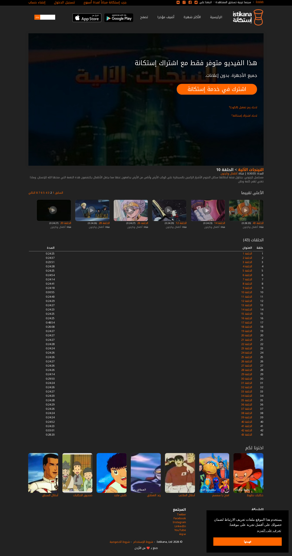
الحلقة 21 (246, 339)
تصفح (144, 17)
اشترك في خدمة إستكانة (216, 89)
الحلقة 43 (258, 223)
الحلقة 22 (246, 344)
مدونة (182, 534)
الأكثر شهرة (192, 17)
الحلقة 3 (247, 262)
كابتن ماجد (120, 495)
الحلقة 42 (246, 430)
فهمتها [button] (247, 541)
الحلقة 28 (104, 223)
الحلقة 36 (246, 404)
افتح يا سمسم (220, 495)
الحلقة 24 (246, 352)
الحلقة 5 (247, 270)
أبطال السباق (50, 495)
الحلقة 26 (142, 223)
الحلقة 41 (246, 426)
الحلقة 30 (246, 378)
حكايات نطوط (255, 495)
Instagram (179, 522)
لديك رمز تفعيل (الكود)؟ (243, 107)
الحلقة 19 (246, 331)
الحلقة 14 (219, 223)
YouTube (180, 530)
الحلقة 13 (246, 305)
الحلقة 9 (247, 288)
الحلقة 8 (247, 283)
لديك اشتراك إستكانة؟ (244, 115)
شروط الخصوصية (120, 541)
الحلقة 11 (246, 296)
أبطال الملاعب (186, 495)
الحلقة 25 (246, 357)
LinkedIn (180, 526)
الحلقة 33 (246, 391)
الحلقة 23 (246, 348)
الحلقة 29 (246, 374)
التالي (31, 192)
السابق (59, 192)
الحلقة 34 (246, 395)
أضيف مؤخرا (165, 17)
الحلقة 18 (246, 326)
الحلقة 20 (65, 223)
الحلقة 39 (246, 417)
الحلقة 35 (246, 400)
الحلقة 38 (246, 413)
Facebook (180, 518)
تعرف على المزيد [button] (269, 530)
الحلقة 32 (246, 387)
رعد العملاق (154, 495)
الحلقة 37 (246, 408)
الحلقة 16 (246, 318)
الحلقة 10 (246, 292)
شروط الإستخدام (143, 541)
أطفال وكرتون (228, 173)
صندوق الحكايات (82, 495)
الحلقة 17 (246, 322)
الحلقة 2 (247, 257)
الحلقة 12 (181, 223)
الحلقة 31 (246, 383)
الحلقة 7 (247, 279)
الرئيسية (216, 17)
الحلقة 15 (246, 313)
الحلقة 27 (246, 365)
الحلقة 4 (247, 266)
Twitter (181, 514)
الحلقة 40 (246, 421)
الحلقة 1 (247, 253)
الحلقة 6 (247, 275)
